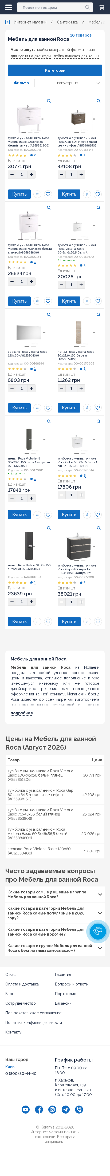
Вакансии (63, 1003)
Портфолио (65, 994)
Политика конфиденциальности (33, 1022)
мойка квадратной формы (60, 49)
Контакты (13, 1032)
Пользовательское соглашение (33, 1013)
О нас (10, 974)
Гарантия (63, 974)
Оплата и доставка (22, 984)
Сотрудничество (20, 1003)
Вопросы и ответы (71, 984)
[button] (98, 932)
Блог (9, 994)
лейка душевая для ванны (76, 56)
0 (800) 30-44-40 (21, 1073)
